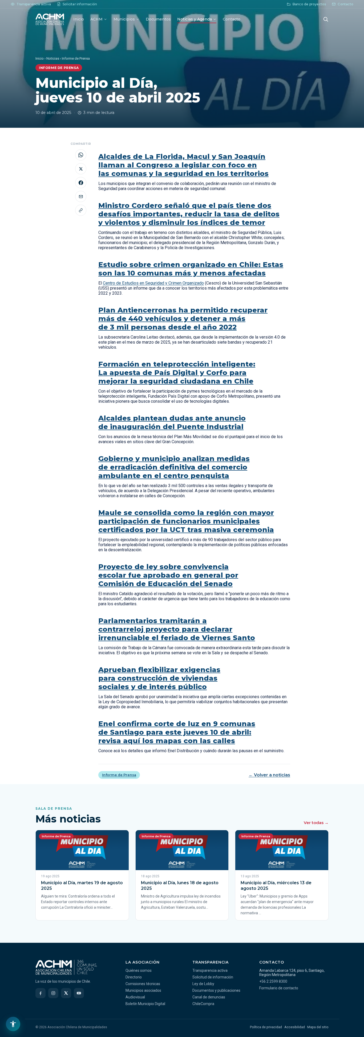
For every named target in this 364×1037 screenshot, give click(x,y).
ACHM (96, 19)
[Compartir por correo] (80, 196)
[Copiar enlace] (80, 210)
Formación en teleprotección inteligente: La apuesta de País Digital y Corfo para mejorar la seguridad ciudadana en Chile (176, 372)
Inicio (78, 19)
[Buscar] (326, 19)
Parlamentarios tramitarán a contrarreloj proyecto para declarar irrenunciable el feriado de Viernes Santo (176, 629)
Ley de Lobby (203, 984)
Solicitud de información (212, 977)
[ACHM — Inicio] (49, 19)
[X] (66, 993)
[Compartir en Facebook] (80, 182)
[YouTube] (79, 993)
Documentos (158, 19)
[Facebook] (40, 993)
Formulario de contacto (278, 988)
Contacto (231, 19)
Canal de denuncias (208, 997)
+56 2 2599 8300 (273, 981)
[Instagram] (53, 993)
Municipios (124, 19)
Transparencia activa (210, 970)
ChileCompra (203, 1004)
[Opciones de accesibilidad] (13, 1024)
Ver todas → (316, 822)
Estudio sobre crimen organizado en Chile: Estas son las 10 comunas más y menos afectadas (190, 268)
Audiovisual (135, 997)
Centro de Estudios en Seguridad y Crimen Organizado (153, 283)
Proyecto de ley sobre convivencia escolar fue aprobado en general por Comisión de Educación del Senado (168, 575)
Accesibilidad (294, 1027)
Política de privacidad (266, 1027)
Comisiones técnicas (143, 984)
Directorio (134, 977)
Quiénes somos (139, 970)
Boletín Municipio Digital (145, 1004)
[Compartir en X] (80, 168)
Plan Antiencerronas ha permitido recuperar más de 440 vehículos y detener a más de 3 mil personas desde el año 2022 (183, 318)
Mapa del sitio (318, 1027)
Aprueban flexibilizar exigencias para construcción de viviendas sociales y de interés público (159, 678)
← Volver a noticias (269, 774)
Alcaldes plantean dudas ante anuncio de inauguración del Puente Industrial (172, 422)
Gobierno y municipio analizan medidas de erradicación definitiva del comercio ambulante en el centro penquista (174, 467)
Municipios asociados (143, 990)
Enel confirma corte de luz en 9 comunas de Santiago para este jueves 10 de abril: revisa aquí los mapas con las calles (176, 732)
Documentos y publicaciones (216, 990)
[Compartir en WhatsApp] (80, 155)
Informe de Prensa (119, 775)
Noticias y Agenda (194, 19)
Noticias (52, 58)
